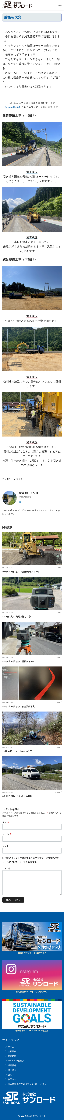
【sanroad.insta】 (12, 107)
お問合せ (12, 1079)
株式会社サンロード (36, 1115)
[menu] (59, 3)
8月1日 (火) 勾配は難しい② (16, 616)
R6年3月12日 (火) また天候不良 (18, 706)
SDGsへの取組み (16, 1060)
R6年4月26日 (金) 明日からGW (18, 661)
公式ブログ (13, 1074)
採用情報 (12, 1065)
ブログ (19, 478)
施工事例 (12, 1069)
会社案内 (12, 1051)
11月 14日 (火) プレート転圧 (17, 751)
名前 (6, 822)
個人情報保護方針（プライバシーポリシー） (29, 1083)
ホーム (11, 1046)
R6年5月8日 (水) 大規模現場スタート (21, 571)
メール (7, 834)
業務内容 (12, 1056)
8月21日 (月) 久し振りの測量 (19, 796)
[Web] (20, 502)
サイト (5, 846)
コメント (7, 868)
